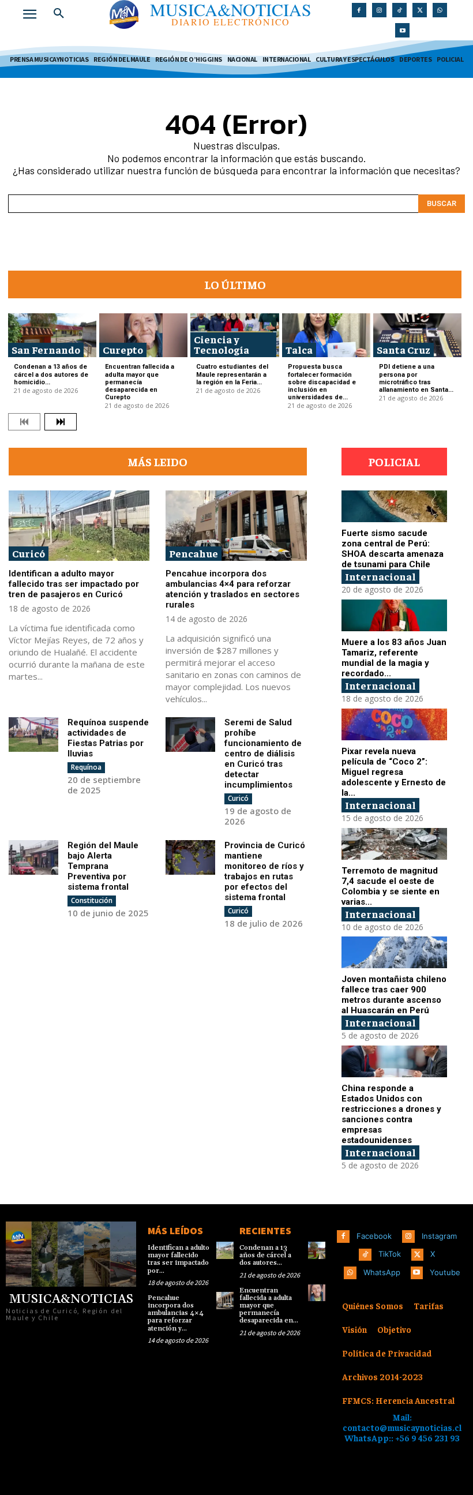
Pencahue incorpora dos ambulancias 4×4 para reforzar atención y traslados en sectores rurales (232, 589)
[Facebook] (359, 10)
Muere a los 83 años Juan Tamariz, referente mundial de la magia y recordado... (393, 658)
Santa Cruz (403, 349)
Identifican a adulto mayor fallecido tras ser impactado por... (178, 1259)
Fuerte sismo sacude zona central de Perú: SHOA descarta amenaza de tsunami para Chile (392, 548)
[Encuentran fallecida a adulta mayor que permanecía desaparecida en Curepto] (143, 335)
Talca (299, 349)
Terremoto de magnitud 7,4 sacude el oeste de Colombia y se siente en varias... (390, 886)
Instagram (439, 1236)
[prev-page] (24, 421)
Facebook (374, 1236)
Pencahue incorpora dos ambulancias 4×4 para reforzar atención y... (176, 1313)
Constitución (91, 900)
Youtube (445, 1272)
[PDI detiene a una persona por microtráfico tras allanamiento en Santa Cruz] (417, 335)
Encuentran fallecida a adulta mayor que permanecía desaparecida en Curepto (139, 382)
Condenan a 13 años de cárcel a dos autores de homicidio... (51, 374)
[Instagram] (379, 10)
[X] (419, 10)
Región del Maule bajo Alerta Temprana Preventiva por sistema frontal (102, 866)
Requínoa (86, 767)
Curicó (28, 553)
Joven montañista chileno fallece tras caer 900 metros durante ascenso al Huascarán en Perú (393, 995)
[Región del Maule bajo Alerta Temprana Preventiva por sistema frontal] (33, 857)
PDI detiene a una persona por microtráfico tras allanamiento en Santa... (416, 378)
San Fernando (46, 349)
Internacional (380, 576)
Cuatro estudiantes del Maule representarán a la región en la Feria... (232, 374)
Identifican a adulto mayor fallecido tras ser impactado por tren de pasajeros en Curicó (74, 584)
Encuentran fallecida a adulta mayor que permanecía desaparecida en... (268, 1305)
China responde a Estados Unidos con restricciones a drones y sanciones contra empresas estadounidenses (391, 1114)
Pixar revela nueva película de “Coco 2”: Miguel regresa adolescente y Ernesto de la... (393, 772)
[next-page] (60, 421)
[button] (59, 14)
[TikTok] (399, 10)
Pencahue (193, 553)
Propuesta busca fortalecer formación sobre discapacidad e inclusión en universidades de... (322, 382)
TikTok (389, 1253)
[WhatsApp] (440, 10)
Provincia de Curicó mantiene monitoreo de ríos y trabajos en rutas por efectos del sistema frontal (264, 871)
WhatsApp (381, 1272)
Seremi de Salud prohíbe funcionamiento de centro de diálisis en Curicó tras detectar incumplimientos (263, 753)
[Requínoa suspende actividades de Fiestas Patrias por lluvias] (33, 734)
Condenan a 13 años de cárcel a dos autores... (265, 1255)
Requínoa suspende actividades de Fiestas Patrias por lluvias (108, 738)
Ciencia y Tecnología (221, 344)
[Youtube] (402, 30)
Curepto (123, 349)
